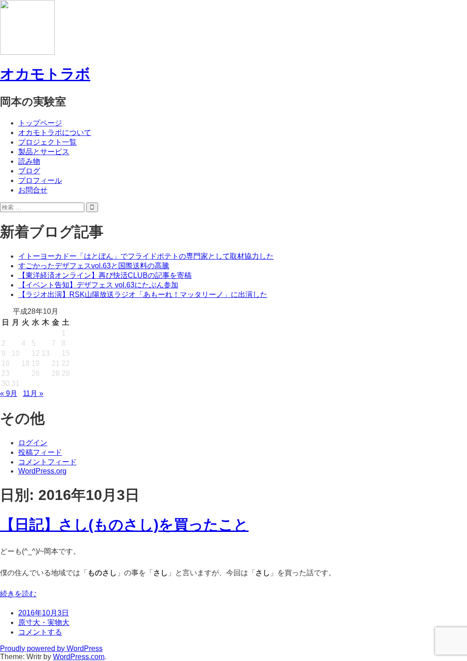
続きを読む (18, 594)
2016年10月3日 (43, 613)
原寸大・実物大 (43, 622)
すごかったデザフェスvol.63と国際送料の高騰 (93, 266)
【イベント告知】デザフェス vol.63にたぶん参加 (98, 285)
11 (25, 353)
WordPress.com (78, 657)
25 (25, 373)
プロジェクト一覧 (47, 142)
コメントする (40, 632)
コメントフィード (47, 462)
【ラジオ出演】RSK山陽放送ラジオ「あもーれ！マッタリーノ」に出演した (142, 294)
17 (15, 363)
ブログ (29, 171)
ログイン (32, 443)
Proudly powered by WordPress (51, 648)
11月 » (33, 393)
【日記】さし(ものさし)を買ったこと (124, 524)
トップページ (40, 123)
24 (15, 373)
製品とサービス (43, 152)
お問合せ (32, 190)
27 (46, 373)
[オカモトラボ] (27, 50)
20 (46, 363)
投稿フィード (40, 452)
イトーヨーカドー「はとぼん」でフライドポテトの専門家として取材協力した (146, 256)
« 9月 (8, 393)
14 (56, 353)
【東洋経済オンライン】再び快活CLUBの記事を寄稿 (105, 275)
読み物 (29, 161)
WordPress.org (42, 471)
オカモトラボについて (54, 132)
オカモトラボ (45, 74)
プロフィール (40, 180)
